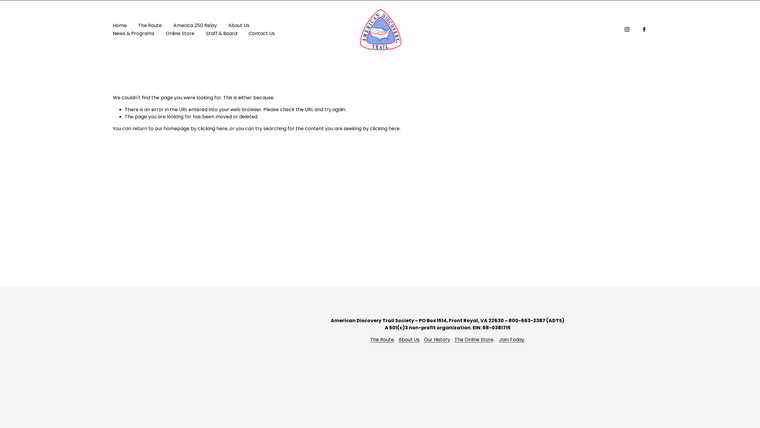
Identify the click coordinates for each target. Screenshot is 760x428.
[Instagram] (627, 29)
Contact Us (261, 33)
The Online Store (474, 339)
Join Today (511, 339)
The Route (382, 339)
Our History (437, 339)
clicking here (212, 128)
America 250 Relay (195, 25)
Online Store (180, 33)
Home (120, 25)
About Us (408, 339)
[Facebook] (644, 29)
